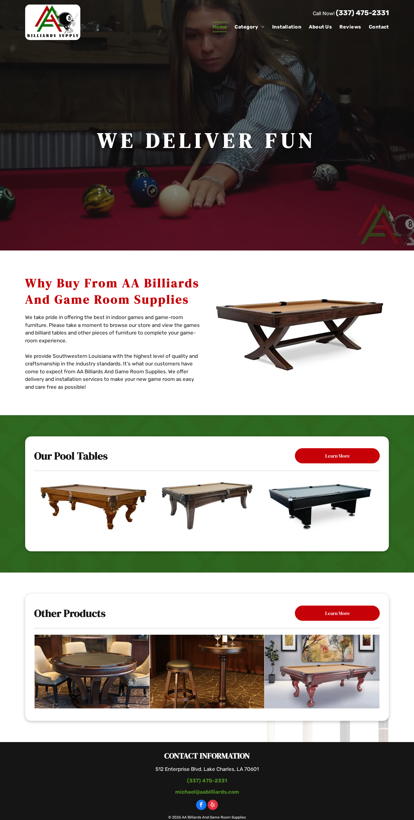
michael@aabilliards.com (207, 792)
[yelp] (213, 806)
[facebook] (201, 806)
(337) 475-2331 (362, 12)
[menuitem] (216, 27)
